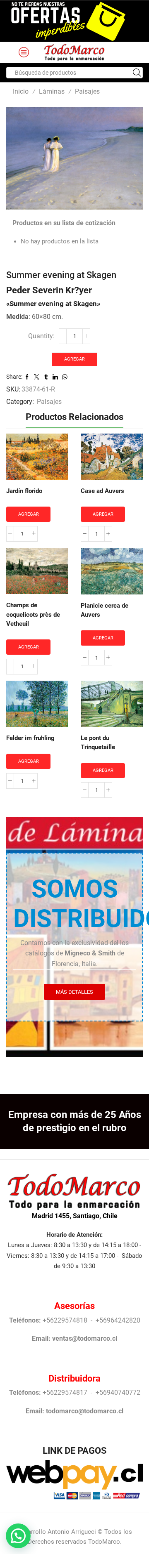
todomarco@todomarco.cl (84, 1411)
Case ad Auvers (102, 491)
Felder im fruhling (30, 738)
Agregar (74, 359)
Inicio (21, 91)
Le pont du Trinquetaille (98, 742)
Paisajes (87, 91)
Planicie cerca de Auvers (104, 610)
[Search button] (137, 72)
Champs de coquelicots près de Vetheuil (33, 614)
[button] (18, 1535)
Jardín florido (24, 491)
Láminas (52, 91)
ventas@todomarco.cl (84, 1338)
